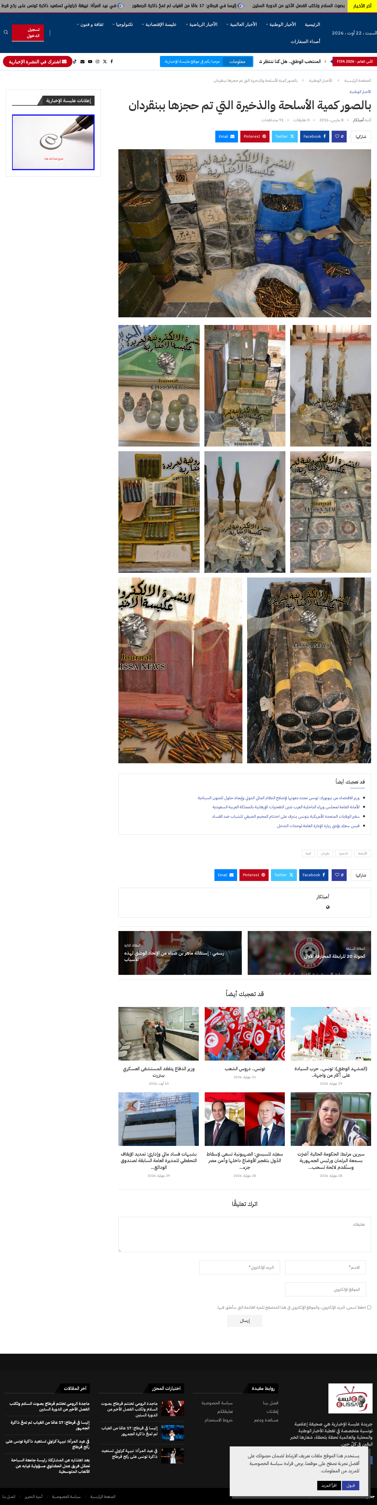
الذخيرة (343, 853)
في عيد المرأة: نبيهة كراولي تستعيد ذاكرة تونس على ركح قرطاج (173, 6)
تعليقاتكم (225, 1411)
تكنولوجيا (124, 24)
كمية (308, 853)
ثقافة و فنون (91, 24)
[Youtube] (90, 61)
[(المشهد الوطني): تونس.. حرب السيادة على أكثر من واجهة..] (331, 1034)
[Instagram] (97, 61)
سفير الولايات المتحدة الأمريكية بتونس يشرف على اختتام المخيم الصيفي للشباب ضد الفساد (286, 816)
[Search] (6, 33)
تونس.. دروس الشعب (245, 1068)
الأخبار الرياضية (203, 24)
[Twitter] (104, 61)
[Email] (82, 61)
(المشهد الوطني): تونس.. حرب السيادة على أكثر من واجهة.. (331, 1072)
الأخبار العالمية (243, 24)
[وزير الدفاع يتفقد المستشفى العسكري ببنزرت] (158, 1034)
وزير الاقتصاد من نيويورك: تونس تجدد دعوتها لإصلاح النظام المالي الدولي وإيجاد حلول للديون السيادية (279, 798)
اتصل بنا (8, 1496)
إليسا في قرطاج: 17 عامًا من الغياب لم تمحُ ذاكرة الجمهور (301, 6)
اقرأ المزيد (329, 1485)
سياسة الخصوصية (217, 1403)
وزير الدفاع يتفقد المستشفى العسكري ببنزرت (159, 1072)
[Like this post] (337, 136)
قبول (350, 1485)
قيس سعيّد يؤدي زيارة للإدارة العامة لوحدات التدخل (318, 826)
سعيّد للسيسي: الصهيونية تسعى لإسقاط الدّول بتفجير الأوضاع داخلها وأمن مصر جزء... (244, 1161)
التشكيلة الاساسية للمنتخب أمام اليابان (283, 61)
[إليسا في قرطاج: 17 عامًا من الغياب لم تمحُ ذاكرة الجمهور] (172, 1433)
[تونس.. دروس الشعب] (245, 1034)
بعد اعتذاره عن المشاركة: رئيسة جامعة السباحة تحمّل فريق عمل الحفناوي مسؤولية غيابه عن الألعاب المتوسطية (50, 1466)
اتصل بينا (270, 1403)
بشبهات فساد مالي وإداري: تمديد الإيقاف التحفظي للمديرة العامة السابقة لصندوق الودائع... (159, 1161)
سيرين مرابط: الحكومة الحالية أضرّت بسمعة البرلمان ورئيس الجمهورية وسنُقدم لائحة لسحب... (331, 1161)
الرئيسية (312, 24)
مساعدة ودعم (266, 1420)
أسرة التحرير (33, 1496)
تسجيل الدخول (33, 32)
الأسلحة (362, 853)
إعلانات (272, 1411)
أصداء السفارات (305, 41)
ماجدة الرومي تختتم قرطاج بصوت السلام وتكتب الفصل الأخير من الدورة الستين (129, 1409)
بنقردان (325, 853)
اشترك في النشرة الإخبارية (35, 61)
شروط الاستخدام (219, 1420)
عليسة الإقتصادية (161, 24)
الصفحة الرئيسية (358, 81)
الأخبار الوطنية (282, 24)
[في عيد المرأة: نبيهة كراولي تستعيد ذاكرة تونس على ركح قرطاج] (172, 1455)
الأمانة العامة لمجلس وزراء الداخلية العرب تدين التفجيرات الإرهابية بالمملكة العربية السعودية (286, 807)
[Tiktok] (74, 61)
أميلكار (358, 120)
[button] (325, 61)
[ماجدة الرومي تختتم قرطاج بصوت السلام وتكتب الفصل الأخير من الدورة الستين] (172, 1408)
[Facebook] (111, 61)
